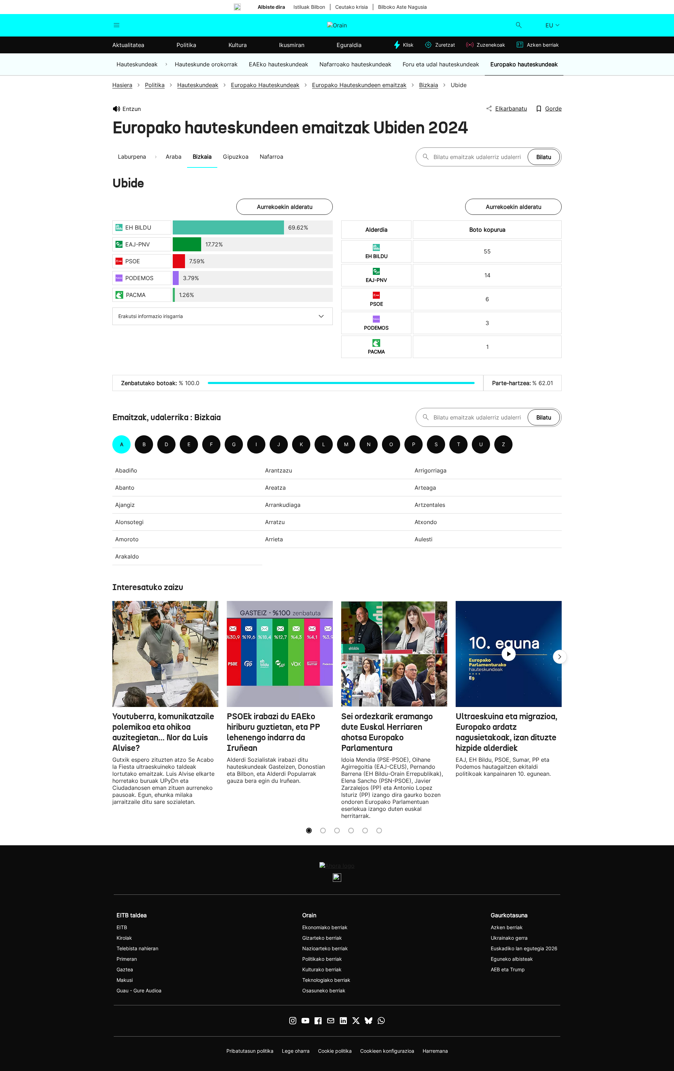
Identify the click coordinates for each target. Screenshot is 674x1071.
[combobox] (479, 157)
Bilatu (543, 156)
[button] (560, 657)
